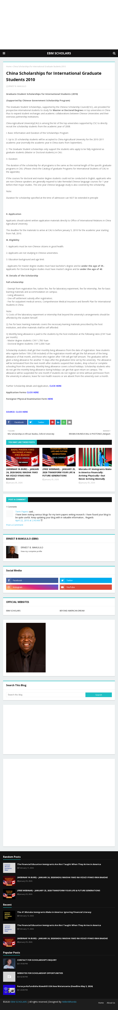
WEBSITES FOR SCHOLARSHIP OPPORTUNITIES (40, 973)
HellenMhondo (69, 1001)
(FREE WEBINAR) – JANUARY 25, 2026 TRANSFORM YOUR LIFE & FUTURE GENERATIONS (58, 472)
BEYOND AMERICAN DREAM (72, 610)
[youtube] (86, 587)
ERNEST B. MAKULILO (17, 86)
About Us (111, 1003)
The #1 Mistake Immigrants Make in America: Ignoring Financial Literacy (54, 912)
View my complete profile (31, 551)
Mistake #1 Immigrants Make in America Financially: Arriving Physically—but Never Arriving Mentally (95, 474)
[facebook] (32, 580)
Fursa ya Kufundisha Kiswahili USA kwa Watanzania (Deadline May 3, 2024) (55, 986)
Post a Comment (14, 524)
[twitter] (86, 580)
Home (9, 66)
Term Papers (21, 511)
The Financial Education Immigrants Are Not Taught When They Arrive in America (59, 864)
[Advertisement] (59, 24)
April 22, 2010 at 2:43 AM (28, 520)
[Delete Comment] (42, 520)
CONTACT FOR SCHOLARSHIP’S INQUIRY (37, 960)
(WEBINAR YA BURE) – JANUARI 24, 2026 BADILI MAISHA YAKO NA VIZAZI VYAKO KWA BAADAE (22, 474)
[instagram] (32, 587)
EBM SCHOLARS (59, 53)
